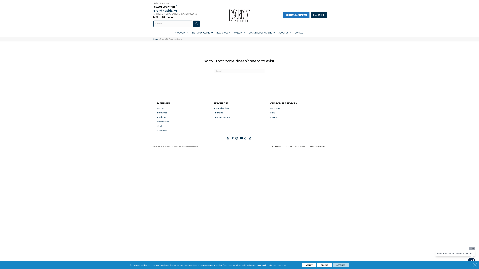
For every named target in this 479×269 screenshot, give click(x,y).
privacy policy (241, 265)
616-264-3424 (164, 17)
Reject (324, 265)
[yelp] (245, 138)
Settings (340, 265)
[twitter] (232, 138)
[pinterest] (236, 138)
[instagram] (250, 138)
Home (155, 39)
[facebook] (228, 138)
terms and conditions (261, 265)
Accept (309, 265)
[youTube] (241, 138)
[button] (196, 24)
